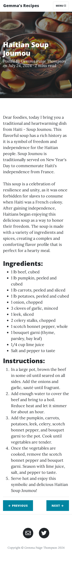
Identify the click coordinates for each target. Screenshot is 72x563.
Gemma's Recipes (21, 5)
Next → (58, 505)
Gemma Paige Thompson (43, 61)
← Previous (18, 505)
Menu (60, 5)
